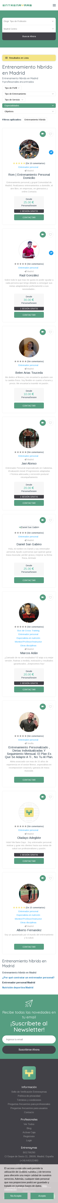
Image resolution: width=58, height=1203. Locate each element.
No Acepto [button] (15, 1196)
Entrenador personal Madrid (18, 982)
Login (29, 1140)
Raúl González (29, 275)
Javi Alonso (29, 463)
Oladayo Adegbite (29, 837)
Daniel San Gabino (29, 544)
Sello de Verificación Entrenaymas (29, 1092)
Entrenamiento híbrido (35, 119)
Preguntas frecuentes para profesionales (29, 1104)
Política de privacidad (29, 1096)
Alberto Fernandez (29, 930)
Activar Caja (29, 1132)
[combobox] (29, 28)
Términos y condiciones (29, 1100)
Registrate (29, 1136)
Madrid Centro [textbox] (10, 29)
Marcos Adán (29, 653)
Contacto (29, 1112)
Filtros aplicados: (12, 119)
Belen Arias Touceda (29, 372)
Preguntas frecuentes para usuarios (29, 1108)
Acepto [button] (42, 1196)
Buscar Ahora (29, 36)
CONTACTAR (29, 217)
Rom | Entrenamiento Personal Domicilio (29, 176)
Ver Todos (29, 1124)
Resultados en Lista (18, 58)
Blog (29, 1128)
